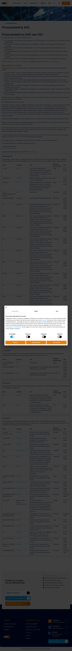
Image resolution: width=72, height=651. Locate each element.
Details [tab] (36, 311)
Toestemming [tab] (15, 311)
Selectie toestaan (36, 342)
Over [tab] (57, 311)
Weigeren (15, 342)
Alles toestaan (56, 342)
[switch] (28, 337)
